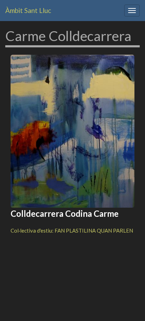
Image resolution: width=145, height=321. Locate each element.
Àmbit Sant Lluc (28, 10)
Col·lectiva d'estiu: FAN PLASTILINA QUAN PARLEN (72, 230)
